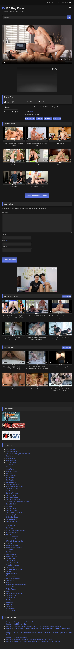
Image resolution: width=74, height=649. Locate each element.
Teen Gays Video (11, 519)
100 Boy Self (10, 567)
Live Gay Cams (11, 508)
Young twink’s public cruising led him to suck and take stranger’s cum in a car (38, 626)
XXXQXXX (9, 602)
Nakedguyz (9, 604)
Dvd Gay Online (11, 558)
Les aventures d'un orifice (14, 569)
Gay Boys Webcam (12, 493)
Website (4, 247)
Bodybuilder (58, 118)
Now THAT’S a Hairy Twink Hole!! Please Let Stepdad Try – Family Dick (37, 641)
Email (4, 240)
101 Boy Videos (11, 462)
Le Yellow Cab (10, 526)
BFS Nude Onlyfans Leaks (14, 541)
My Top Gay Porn (11, 556)
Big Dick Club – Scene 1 (21, 624)
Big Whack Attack (11, 574)
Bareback (48, 118)
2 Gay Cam (9, 467)
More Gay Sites (11, 554)
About (30, 101)
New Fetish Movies (12, 611)
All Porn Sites (10, 608)
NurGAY (8, 571)
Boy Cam (9, 473)
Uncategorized (30, 118)
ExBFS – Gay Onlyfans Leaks (15, 530)
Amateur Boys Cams (12, 471)
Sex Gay (8, 600)
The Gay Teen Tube (12, 536)
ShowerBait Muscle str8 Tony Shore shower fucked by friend (33, 639)
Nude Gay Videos (11, 510)
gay (31, 111)
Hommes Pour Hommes (13, 539)
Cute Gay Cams (11, 482)
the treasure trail (11, 595)
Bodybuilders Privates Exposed (16, 584)
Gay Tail (8, 552)
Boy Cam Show (11, 475)
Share (42, 101)
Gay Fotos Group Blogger (14, 593)
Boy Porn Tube (10, 478)
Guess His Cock (11, 504)
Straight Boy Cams (12, 517)
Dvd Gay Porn (10, 560)
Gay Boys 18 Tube (12, 488)
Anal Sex (40, 118)
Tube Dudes (10, 606)
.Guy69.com (9, 456)
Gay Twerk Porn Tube (13, 499)
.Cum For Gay (10, 449)
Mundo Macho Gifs (12, 545)
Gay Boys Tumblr (11, 491)
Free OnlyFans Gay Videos (14, 486)
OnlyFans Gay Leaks (12, 515)
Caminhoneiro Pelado (13, 578)
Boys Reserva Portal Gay (14, 547)
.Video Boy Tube (11, 460)
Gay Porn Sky (10, 598)
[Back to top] (68, 643)
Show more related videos (37, 196)
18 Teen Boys (10, 550)
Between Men (10, 576)
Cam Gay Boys (10, 480)
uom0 (7, 591)
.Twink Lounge (10, 458)
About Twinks (10, 469)
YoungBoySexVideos (12, 565)
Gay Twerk (9, 534)
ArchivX (8, 582)
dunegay (8, 622)
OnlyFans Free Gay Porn (14, 512)
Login (62, 2)
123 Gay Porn (14, 8)
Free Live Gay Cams (12, 484)
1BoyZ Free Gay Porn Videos (15, 563)
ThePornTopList (11, 589)
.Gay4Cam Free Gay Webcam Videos (18, 454)
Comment (5, 212)
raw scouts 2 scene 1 (20, 637)
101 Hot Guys (10, 464)
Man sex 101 (10, 587)
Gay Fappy (9, 528)
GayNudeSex (10, 580)
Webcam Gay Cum (12, 521)
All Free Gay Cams (12, 532)
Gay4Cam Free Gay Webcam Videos (18, 502)
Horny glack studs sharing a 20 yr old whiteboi (28, 622)
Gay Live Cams (11, 495)
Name (4, 234)
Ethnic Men (9, 543)
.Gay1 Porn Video (11, 451)
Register (69, 2)
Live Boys (9, 506)
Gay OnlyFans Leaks (12, 497)
